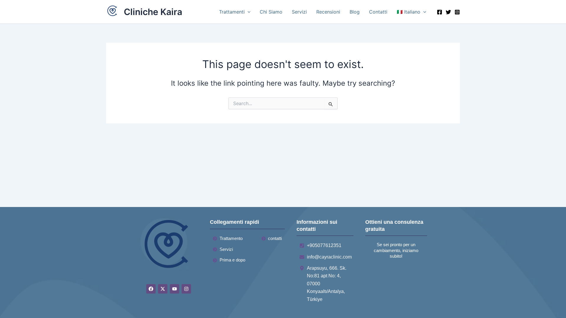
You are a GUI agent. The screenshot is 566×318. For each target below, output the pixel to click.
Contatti (378, 12)
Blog (355, 12)
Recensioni (328, 12)
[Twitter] (448, 12)
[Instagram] (457, 12)
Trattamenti (232, 12)
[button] (248, 12)
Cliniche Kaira (153, 11)
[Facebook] (439, 12)
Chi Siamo (271, 12)
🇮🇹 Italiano (408, 12)
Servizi (299, 12)
